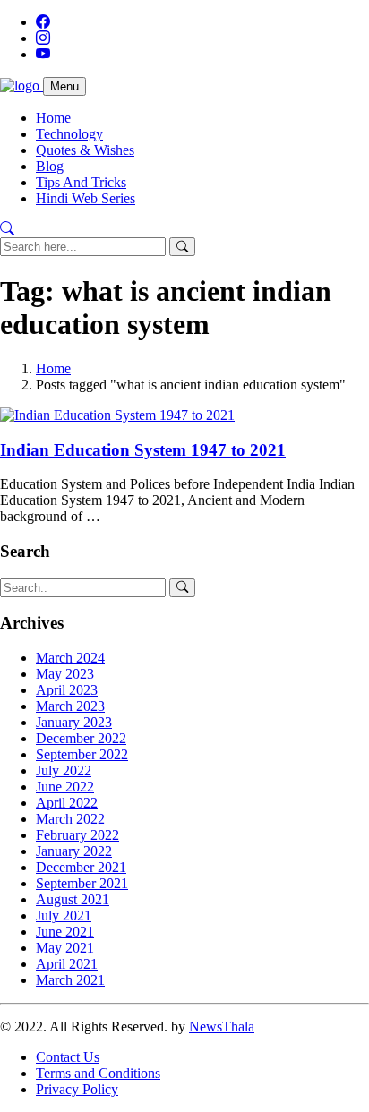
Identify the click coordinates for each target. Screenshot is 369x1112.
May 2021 (65, 947)
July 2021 (63, 915)
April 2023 (67, 689)
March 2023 (70, 706)
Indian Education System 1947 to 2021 (143, 450)
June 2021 (65, 931)
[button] (7, 228)
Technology (69, 133)
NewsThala (221, 1026)
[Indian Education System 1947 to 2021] (117, 415)
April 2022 (67, 802)
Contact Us (67, 1057)
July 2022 (63, 770)
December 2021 (81, 867)
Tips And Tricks (81, 182)
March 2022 (70, 818)
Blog (50, 166)
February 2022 (77, 835)
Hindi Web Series (85, 198)
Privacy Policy (77, 1089)
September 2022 (82, 754)
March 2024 (70, 657)
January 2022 (74, 851)
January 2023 (74, 722)
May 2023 (65, 673)
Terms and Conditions (98, 1073)
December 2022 (81, 738)
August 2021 (72, 899)
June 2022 (65, 786)
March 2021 (70, 980)
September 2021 (82, 883)
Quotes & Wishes (85, 150)
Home (53, 117)
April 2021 (67, 963)
